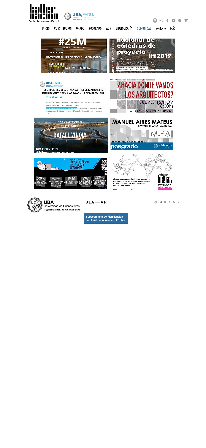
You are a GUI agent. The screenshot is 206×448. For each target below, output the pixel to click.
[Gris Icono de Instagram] (161, 20)
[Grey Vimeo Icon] (186, 20)
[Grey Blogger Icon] (179, 20)
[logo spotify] (155, 20)
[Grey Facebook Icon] (167, 20)
